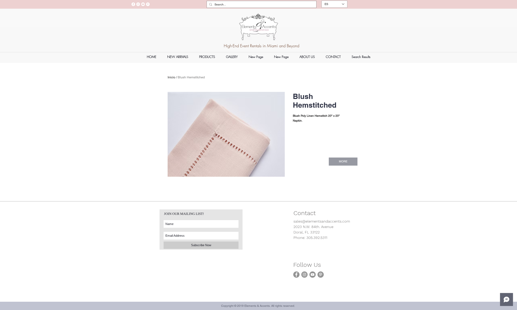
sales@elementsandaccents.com (321, 221)
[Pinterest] (148, 4)
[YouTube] (143, 4)
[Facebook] (133, 4)
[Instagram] (138, 4)
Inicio (171, 77)
